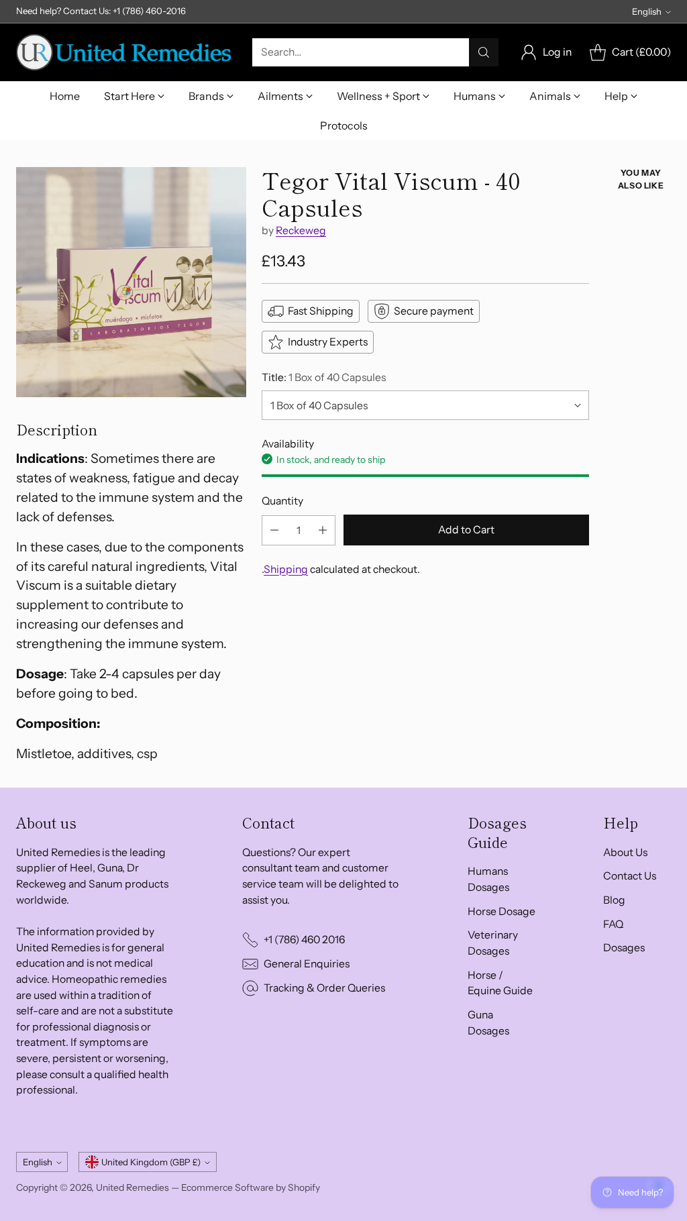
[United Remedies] (123, 52)
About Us (625, 852)
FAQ (613, 924)
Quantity (282, 500)
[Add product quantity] (323, 530)
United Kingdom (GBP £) (151, 1162)
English (647, 11)
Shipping (286, 569)
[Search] (483, 52)
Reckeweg (301, 230)
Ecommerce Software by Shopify (250, 1187)
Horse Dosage (501, 911)
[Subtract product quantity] (274, 530)
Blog (614, 900)
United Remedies (132, 1187)
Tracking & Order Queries (324, 987)
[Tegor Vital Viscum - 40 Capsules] (131, 282)
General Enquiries (307, 963)
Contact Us (629, 875)
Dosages (624, 947)
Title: (324, 377)
